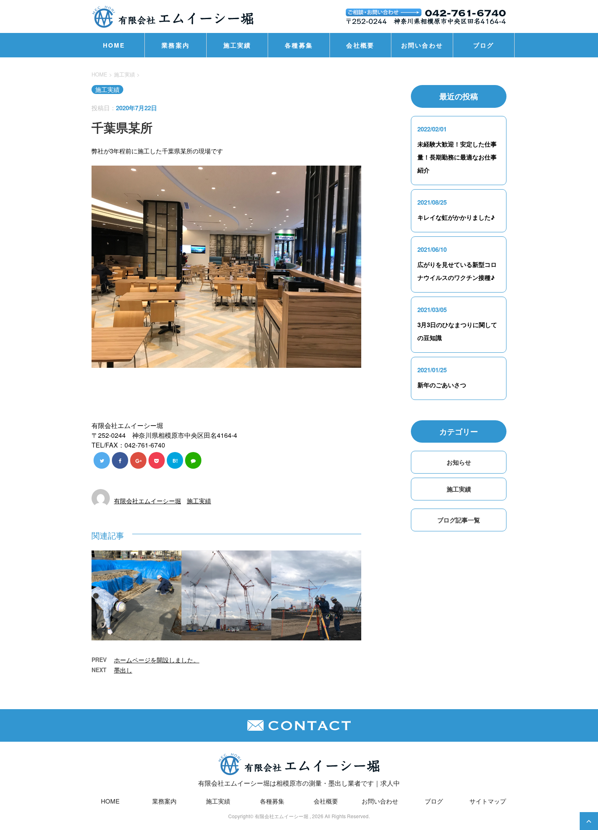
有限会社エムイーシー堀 (147, 500)
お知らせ (459, 462)
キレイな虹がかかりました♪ (456, 217)
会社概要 (360, 45)
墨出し (123, 670)
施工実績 (237, 45)
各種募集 (299, 45)
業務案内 (176, 45)
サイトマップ (487, 801)
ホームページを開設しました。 (156, 659)
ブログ (483, 45)
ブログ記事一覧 (458, 519)
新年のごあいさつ (441, 384)
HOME (114, 45)
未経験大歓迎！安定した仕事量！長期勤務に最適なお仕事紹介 (457, 157)
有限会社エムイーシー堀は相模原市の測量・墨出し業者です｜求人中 (299, 783)
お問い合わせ (422, 45)
